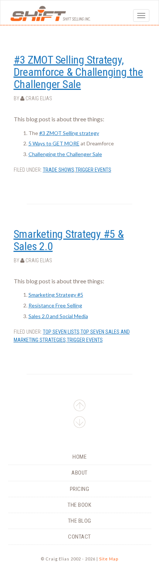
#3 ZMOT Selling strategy (69, 133)
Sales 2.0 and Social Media (58, 316)
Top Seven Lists (61, 332)
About (79, 472)
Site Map (108, 558)
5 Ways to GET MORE (54, 143)
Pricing (79, 489)
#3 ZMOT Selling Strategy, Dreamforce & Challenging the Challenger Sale (78, 72)
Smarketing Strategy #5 (55, 294)
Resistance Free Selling (55, 305)
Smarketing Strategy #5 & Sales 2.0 (69, 240)
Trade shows (58, 170)
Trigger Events (93, 170)
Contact (79, 536)
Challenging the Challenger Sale (65, 154)
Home (79, 457)
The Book (79, 505)
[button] (79, 423)
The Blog (79, 521)
